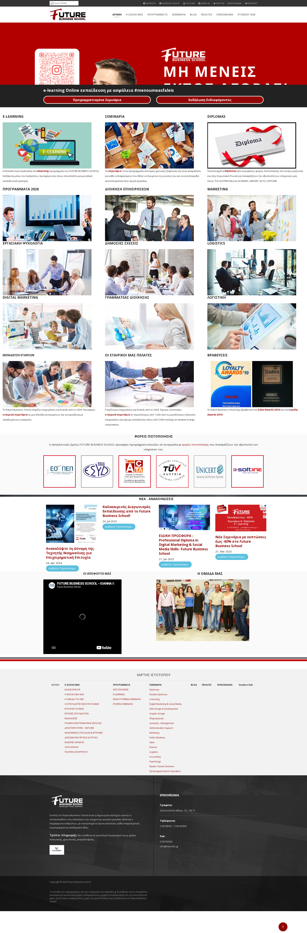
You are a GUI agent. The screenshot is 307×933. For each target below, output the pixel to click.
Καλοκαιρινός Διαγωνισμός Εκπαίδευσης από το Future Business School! (126, 511)
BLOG (193, 14)
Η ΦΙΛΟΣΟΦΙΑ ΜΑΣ (74, 694)
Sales (152, 742)
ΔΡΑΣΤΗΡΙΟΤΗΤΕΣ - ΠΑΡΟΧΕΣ (79, 727)
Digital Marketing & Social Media (165, 704)
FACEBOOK (150, 3)
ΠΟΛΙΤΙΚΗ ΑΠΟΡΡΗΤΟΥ (76, 751)
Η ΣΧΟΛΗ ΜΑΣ (134, 14)
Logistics (153, 751)
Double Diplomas (158, 694)
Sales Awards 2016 (269, 409)
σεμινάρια (114, 171)
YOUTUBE (190, 3)
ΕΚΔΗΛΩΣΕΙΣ (71, 718)
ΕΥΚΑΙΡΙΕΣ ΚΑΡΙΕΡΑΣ (74, 742)
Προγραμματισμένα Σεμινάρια (97, 100)
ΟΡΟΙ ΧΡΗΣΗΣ (72, 747)
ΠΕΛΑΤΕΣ (206, 14)
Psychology (155, 761)
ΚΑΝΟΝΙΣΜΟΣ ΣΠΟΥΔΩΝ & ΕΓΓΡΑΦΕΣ (84, 732)
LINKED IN (205, 3)
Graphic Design (157, 713)
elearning (43, 171)
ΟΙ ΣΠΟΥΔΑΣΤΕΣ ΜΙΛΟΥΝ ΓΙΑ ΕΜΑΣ (82, 704)
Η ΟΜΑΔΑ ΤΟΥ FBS (74, 699)
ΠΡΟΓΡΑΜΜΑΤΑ (157, 14)
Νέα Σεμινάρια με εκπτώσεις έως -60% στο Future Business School (240, 541)
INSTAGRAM (235, 3)
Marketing (154, 732)
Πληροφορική (156, 718)
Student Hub (246, 14)
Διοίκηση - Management (161, 723)
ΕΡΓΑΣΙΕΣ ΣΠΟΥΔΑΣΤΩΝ (77, 713)
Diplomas (230, 171)
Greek (63, 3)
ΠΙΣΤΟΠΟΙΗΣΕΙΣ (121, 689)
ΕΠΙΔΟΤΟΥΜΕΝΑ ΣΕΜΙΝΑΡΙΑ (127, 699)
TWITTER (219, 3)
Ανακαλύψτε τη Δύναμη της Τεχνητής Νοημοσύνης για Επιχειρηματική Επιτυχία (70, 553)
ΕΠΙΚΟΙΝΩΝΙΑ (225, 14)
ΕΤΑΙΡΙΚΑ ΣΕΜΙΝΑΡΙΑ (123, 704)
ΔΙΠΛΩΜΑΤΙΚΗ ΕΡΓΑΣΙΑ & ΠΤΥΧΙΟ (81, 737)
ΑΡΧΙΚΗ (117, 14)
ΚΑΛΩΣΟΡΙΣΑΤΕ (72, 689)
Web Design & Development (163, 708)
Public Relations (157, 737)
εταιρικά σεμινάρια (15, 414)
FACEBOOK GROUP (170, 3)
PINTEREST (252, 3)
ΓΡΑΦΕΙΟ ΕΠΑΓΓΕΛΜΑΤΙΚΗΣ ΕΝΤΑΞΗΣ (83, 723)
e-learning (154, 699)
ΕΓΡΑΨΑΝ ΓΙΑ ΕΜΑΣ (74, 708)
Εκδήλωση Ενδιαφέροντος (209, 100)
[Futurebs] (68, 15)
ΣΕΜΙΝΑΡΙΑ (179, 14)
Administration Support (161, 727)
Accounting (155, 756)
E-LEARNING (119, 694)
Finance (153, 747)
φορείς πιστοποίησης (195, 444)
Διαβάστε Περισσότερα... (62, 568)
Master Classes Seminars (161, 766)
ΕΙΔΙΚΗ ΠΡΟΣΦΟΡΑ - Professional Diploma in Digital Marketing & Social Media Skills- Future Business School (183, 544)
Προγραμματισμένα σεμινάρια (165, 771)
